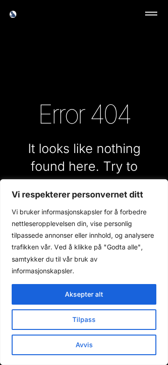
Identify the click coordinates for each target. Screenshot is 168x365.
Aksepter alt (84, 294)
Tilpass (84, 319)
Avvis (84, 345)
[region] (84, 272)
